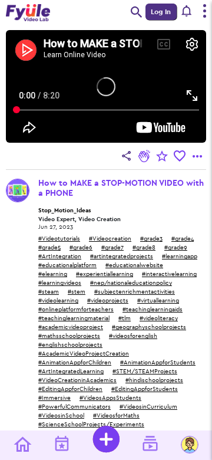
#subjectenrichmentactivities (134, 291)
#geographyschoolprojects (149, 327)
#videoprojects (107, 300)
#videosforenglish (133, 336)
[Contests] (62, 445)
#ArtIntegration (59, 256)
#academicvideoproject (70, 327)
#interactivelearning (169, 274)
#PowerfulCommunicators (74, 406)
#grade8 (143, 247)
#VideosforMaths (116, 415)
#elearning (52, 274)
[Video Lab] (150, 445)
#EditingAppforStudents (144, 389)
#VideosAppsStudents (110, 398)
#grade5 (49, 247)
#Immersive (54, 398)
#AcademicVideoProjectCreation (83, 353)
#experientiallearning (104, 274)
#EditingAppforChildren (70, 389)
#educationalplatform (67, 265)
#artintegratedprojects (121, 256)
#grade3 (151, 238)
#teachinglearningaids (152, 309)
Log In (161, 12)
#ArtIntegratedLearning (71, 371)
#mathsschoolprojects (69, 336)
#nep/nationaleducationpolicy (131, 283)
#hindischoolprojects (154, 380)
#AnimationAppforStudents (158, 362)
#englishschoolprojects (70, 345)
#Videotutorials (59, 238)
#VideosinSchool (61, 415)
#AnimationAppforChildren (74, 362)
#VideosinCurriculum (148, 406)
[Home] (22, 445)
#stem (76, 291)
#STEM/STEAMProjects (144, 371)
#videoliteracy (159, 318)
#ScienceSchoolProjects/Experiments (91, 424)
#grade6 (80, 247)
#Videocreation (110, 238)
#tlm (124, 318)
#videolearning (58, 300)
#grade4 (182, 238)
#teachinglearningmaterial (74, 318)
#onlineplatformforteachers (76, 309)
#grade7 (112, 247)
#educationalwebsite (134, 265)
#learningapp (179, 256)
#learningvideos (59, 283)
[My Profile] (189, 445)
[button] (187, 12)
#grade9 (175, 247)
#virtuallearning (158, 300)
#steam (48, 291)
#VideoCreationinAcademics (77, 380)
